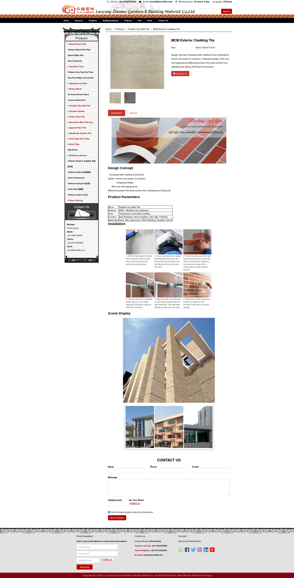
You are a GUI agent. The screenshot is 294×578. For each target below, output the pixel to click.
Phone (153, 466)
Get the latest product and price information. (132, 512)
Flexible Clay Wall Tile (79, 105)
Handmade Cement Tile (80, 133)
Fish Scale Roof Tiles (79, 138)
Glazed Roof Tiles (77, 44)
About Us (79, 20)
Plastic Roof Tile (77, 116)
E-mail (195, 466)
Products (93, 20)
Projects (128, 20)
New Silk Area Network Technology (195, 575)
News (149, 20)
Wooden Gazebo (77, 111)
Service (133, 112)
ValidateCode (115, 500)
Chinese (227, 1)
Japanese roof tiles (78, 83)
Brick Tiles (74, 144)
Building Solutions (110, 20)
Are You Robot (136, 500)
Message (112, 477)
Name (111, 466)
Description (116, 112)
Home (66, 20)
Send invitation (117, 517)
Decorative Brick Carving (81, 122)
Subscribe (84, 567)
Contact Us (163, 20)
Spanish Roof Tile (77, 127)
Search (226, 11)
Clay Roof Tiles (76, 66)
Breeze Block (75, 88)
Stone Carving (76, 200)
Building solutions (78, 155)
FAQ (139, 20)
